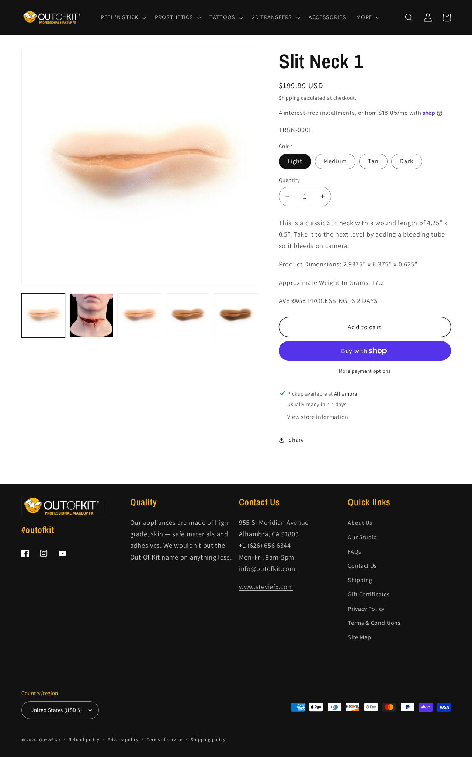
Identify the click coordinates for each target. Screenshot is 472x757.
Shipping (289, 97)
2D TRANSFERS (272, 17)
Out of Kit (49, 740)
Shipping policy (208, 739)
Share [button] (296, 440)
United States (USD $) (56, 709)
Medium (335, 161)
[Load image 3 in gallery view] (139, 315)
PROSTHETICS (174, 17)
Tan (373, 161)
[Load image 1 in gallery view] (43, 315)
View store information (317, 417)
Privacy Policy (366, 609)
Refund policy (84, 739)
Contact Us (362, 566)
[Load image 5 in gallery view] (235, 315)
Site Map (359, 637)
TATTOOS (222, 17)
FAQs (354, 551)
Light (295, 161)
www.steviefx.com (266, 586)
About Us (360, 523)
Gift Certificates (369, 594)
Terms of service (165, 739)
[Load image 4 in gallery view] (187, 315)
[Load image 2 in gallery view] (91, 315)
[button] (123, 17)
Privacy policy (123, 739)
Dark (406, 161)
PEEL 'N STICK (119, 17)
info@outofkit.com (267, 568)
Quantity (289, 179)
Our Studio (362, 537)
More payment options (365, 370)
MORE (364, 17)
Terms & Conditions (374, 623)
